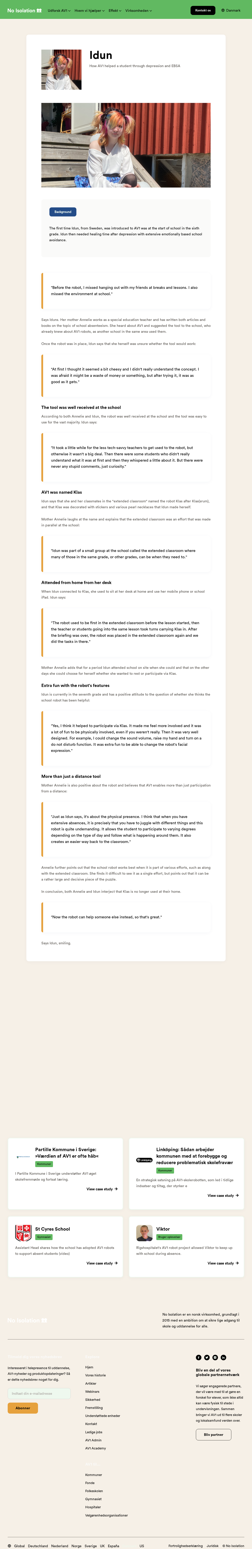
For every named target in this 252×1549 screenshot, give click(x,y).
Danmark (129, 1546)
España (113, 1546)
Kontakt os (203, 10)
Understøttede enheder (102, 1416)
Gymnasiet (93, 1499)
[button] (59, 10)
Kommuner (93, 1475)
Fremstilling (94, 1407)
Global (19, 1546)
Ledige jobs (93, 1432)
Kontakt (91, 1424)
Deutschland (38, 1546)
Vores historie (95, 1375)
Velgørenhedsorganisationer (106, 1515)
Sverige (91, 1546)
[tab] (63, 212)
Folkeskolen (94, 1491)
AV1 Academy (95, 1448)
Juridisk (213, 1546)
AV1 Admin (93, 1440)
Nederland (59, 1546)
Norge (76, 1546)
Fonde (89, 1483)
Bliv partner (213, 1434)
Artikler (90, 1383)
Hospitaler (93, 1507)
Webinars (92, 1391)
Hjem (89, 1367)
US (142, 1546)
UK (102, 1546)
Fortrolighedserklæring (186, 1546)
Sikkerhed (92, 1399)
